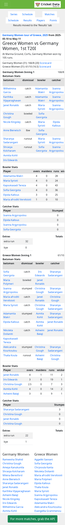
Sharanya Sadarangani (16, 409)
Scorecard (45, 63)
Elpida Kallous (11, 194)
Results (27, 20)
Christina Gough (12, 384)
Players (41, 20)
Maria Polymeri (43, 479)
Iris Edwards (10, 160)
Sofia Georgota (12, 190)
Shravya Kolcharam (14, 471)
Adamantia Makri (13, 176)
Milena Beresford (12, 475)
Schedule (27, 14)
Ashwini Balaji (11, 393)
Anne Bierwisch (12, 130)
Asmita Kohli (10, 155)
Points (53, 20)
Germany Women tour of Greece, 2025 (25, 35)
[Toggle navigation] (6, 4)
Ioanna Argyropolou (14, 215)
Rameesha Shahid (13, 459)
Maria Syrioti (10, 180)
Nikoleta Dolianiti (44, 471)
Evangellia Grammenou (47, 511)
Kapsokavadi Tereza (14, 185)
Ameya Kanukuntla (13, 467)
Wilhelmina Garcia (13, 507)
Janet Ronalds (11, 105)
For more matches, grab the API (32, 519)
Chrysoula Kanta (43, 467)
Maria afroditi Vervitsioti (17, 199)
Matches (50, 14)
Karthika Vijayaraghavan (16, 491)
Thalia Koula (10, 355)
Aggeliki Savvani (43, 459)
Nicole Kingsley (12, 122)
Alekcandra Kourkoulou (48, 507)
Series (13, 14)
